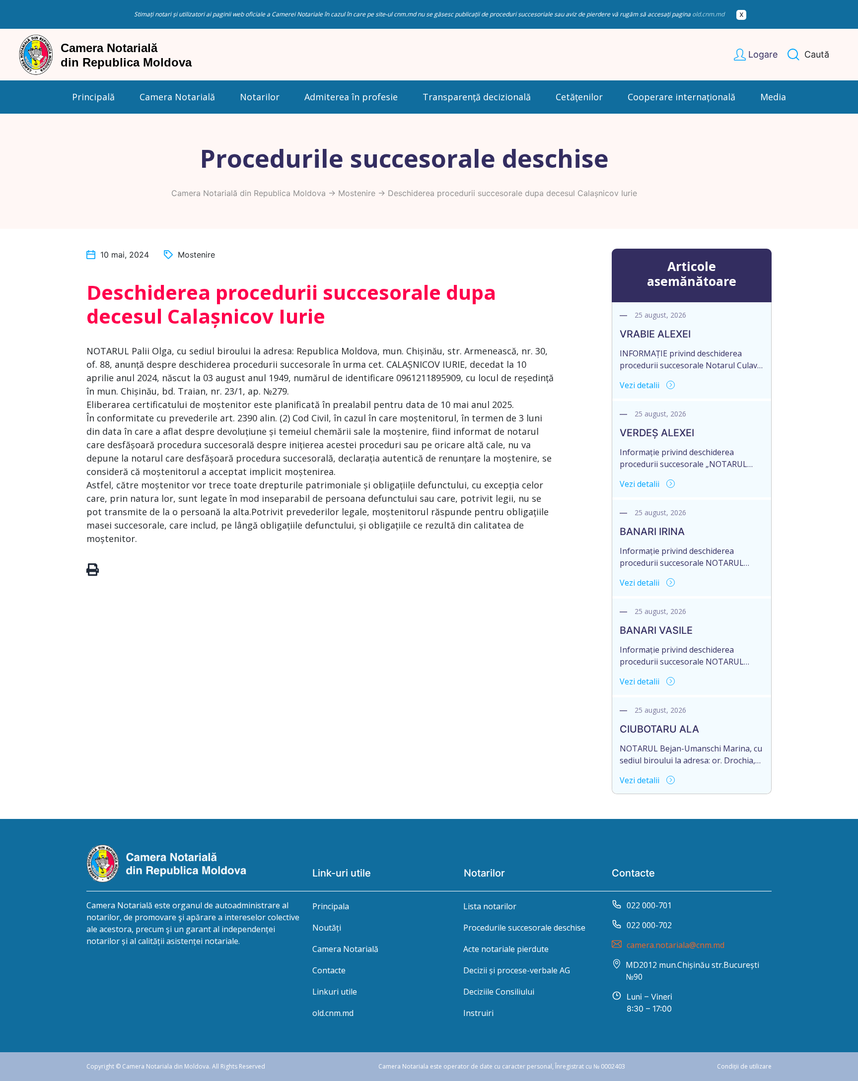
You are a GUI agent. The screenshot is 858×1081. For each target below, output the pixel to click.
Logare (763, 54)
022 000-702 (649, 925)
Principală (93, 97)
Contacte (329, 970)
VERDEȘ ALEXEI (657, 433)
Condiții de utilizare (744, 1066)
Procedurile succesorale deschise (524, 927)
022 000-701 (649, 905)
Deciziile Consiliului (498, 991)
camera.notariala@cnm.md (675, 945)
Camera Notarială (345, 949)
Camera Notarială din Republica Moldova (248, 193)
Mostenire (356, 193)
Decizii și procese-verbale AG (516, 970)
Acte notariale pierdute (506, 949)
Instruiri (478, 1013)
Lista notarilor (489, 906)
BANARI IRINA (652, 532)
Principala (330, 906)
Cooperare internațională (681, 97)
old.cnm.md (708, 14)
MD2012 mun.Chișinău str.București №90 (692, 970)
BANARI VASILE (656, 630)
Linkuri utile (334, 991)
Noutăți (326, 927)
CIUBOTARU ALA (659, 729)
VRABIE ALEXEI (655, 334)
